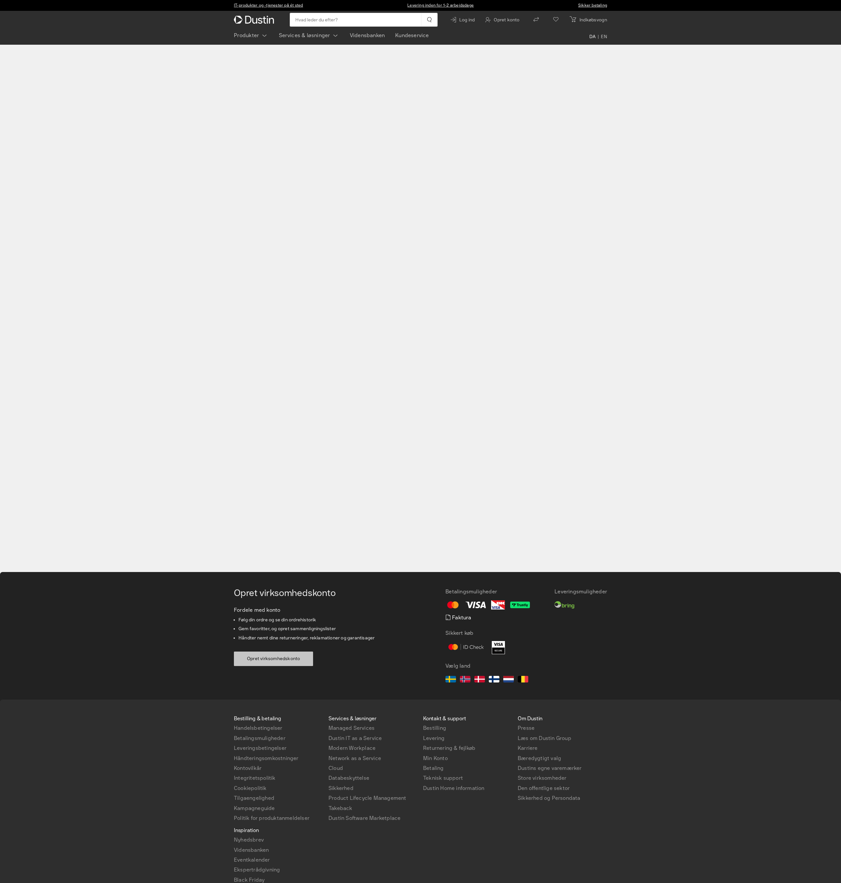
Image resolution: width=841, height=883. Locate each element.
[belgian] (523, 680)
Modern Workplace (352, 748)
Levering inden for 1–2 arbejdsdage (440, 5)
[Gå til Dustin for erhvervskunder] (255, 20)
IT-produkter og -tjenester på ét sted (268, 5)
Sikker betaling (592, 5)
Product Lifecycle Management (367, 798)
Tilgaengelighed (254, 798)
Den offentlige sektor (544, 788)
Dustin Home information (454, 788)
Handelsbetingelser (258, 728)
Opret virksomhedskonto (273, 658)
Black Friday (249, 880)
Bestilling (434, 728)
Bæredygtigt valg (539, 758)
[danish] (479, 680)
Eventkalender (252, 860)
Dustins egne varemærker (550, 768)
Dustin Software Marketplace (364, 818)
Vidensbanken (367, 35)
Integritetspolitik (255, 778)
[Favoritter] (556, 20)
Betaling (433, 768)
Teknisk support (443, 778)
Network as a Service (355, 758)
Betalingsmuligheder (259, 738)
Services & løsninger (304, 35)
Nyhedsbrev (249, 840)
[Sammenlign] (536, 20)
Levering (434, 738)
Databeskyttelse (349, 778)
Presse (526, 728)
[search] (429, 19)
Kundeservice (412, 35)
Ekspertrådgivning (257, 870)
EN (604, 37)
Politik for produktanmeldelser (271, 818)
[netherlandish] (508, 680)
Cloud (336, 768)
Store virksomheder (542, 778)
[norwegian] (465, 680)
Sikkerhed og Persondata (549, 798)
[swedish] (450, 680)
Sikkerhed (341, 788)
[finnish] (494, 680)
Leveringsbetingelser (260, 748)
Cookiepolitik (250, 788)
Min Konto (435, 758)
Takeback (340, 808)
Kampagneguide (254, 808)
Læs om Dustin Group (544, 738)
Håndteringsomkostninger (266, 758)
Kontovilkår (247, 768)
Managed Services (352, 728)
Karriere (528, 748)
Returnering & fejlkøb (449, 748)
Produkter (246, 35)
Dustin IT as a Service (355, 738)
